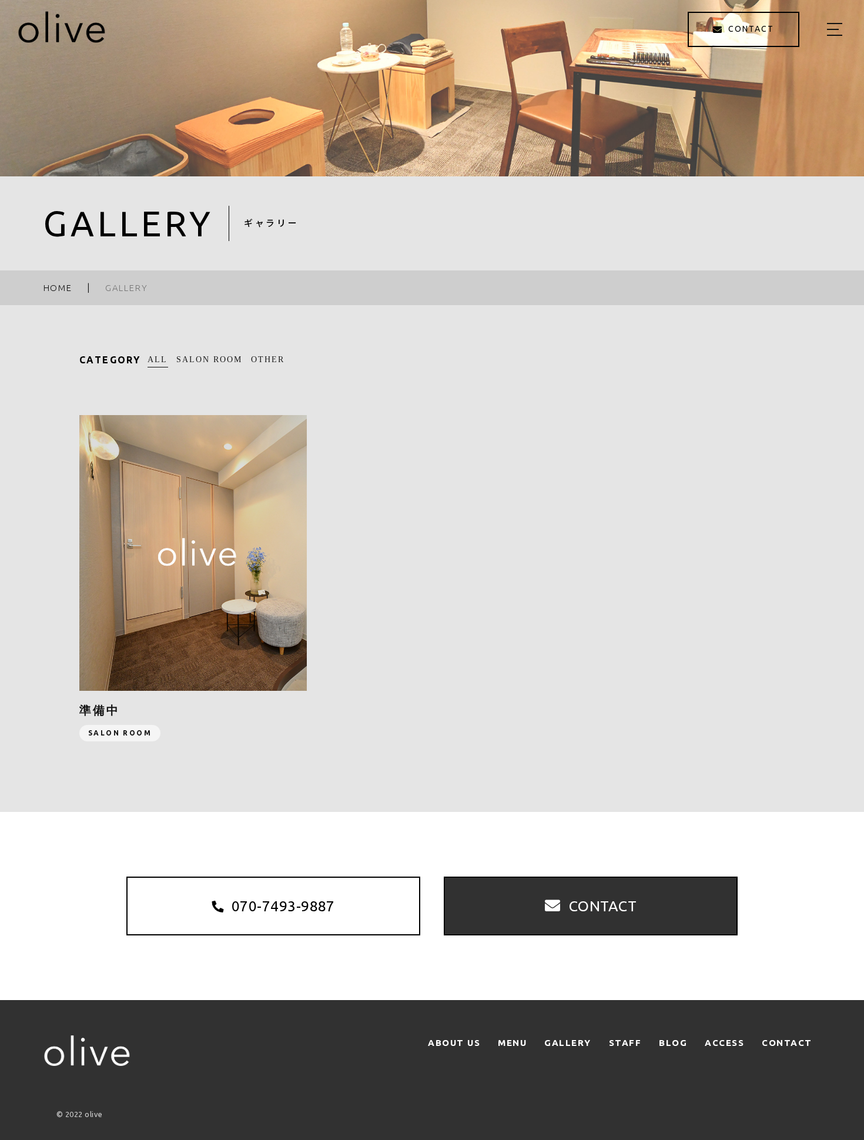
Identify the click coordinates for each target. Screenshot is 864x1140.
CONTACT (787, 1043)
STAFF (625, 1043)
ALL (158, 359)
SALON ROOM (209, 359)
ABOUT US (454, 1043)
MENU (512, 1043)
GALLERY (567, 1043)
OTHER (268, 359)
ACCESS (724, 1043)
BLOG (673, 1043)
